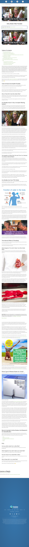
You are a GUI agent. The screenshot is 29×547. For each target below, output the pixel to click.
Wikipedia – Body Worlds (17, 316)
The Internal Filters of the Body (6, 56)
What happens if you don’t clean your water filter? (9, 62)
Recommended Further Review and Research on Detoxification (10, 59)
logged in (4, 472)
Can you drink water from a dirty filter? (8, 61)
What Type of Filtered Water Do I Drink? (8, 58)
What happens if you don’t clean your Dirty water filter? (10, 57)
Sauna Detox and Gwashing (6, 437)
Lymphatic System (18, 337)
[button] (6, 1)
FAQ (3, 60)
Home (2, 4)
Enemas (4, 440)
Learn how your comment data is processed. (14, 474)
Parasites (4, 439)
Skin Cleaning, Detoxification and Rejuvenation (8, 438)
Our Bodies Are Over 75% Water (7, 55)
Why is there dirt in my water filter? (8, 64)
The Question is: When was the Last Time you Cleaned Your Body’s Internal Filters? (13, 54)
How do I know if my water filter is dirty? (8, 63)
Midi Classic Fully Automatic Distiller (17, 401)
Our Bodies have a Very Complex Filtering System (9, 53)
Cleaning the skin (4, 236)
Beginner (4, 4)
